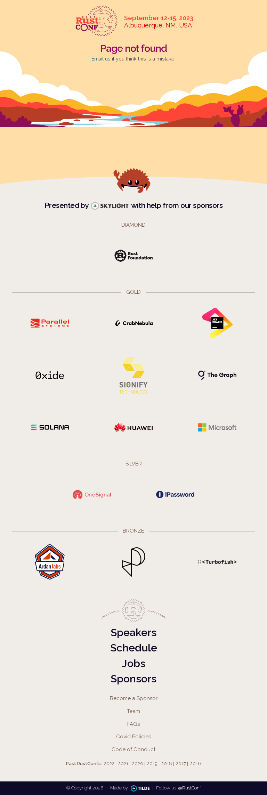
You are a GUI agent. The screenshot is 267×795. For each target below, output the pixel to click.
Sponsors (133, 679)
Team (133, 711)
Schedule (133, 648)
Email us (101, 59)
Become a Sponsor (133, 698)
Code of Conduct (133, 749)
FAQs (133, 724)
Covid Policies (133, 736)
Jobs (133, 663)
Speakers (133, 632)
